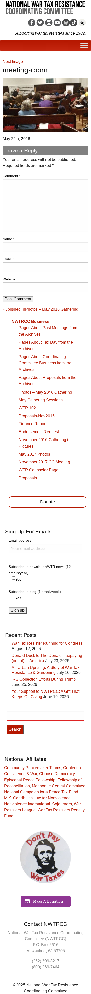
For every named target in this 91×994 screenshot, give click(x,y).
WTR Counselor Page (38, 470)
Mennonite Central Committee (58, 786)
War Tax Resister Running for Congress (47, 643)
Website (9, 279)
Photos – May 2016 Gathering (45, 392)
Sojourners (62, 804)
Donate (47, 501)
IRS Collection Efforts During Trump (44, 679)
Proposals (28, 478)
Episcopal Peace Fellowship (29, 780)
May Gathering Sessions (41, 400)
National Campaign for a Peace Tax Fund (41, 792)
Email (8, 259)
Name (8, 239)
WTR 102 (27, 408)
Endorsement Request (39, 432)
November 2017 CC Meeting (44, 462)
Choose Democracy (57, 774)
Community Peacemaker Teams (32, 768)
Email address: (20, 540)
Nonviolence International (27, 804)
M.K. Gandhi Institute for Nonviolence (37, 798)
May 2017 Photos (34, 454)
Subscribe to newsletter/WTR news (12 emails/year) (40, 570)
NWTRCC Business (30, 321)
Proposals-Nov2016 (37, 416)
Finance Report (33, 424)
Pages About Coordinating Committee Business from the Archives (45, 363)
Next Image (13, 61)
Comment (11, 176)
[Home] (45, 5)
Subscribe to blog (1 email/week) (35, 592)
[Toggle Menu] (84, 45)
